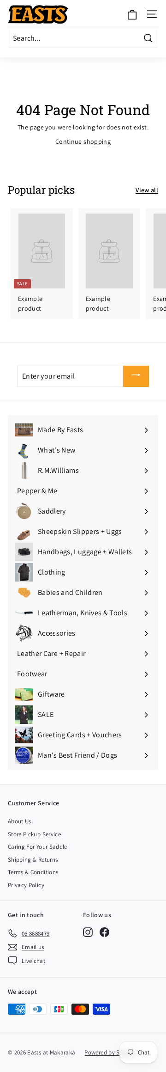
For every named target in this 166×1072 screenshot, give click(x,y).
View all (147, 190)
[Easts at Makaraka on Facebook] (104, 932)
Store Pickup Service (34, 834)
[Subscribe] (136, 376)
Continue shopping (83, 141)
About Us (19, 821)
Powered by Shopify (110, 1052)
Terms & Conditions (33, 872)
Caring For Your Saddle (37, 847)
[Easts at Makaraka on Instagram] (88, 932)
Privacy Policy (26, 885)
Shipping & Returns (33, 860)
